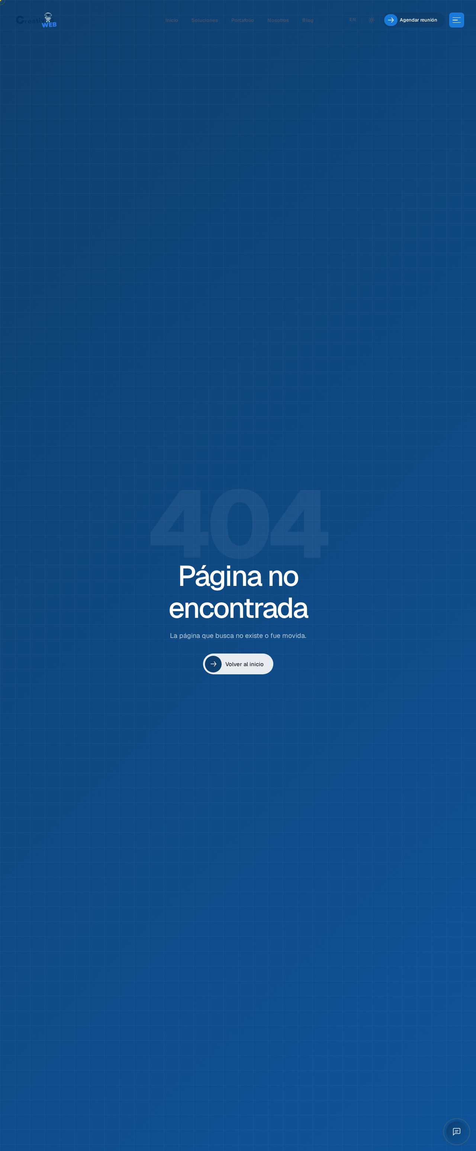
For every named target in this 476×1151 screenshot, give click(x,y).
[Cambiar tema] (371, 20)
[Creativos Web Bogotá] (36, 20)
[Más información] (456, 20)
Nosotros (278, 20)
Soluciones (205, 20)
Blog (307, 20)
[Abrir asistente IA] (456, 1131)
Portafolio (242, 20)
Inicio (171, 20)
